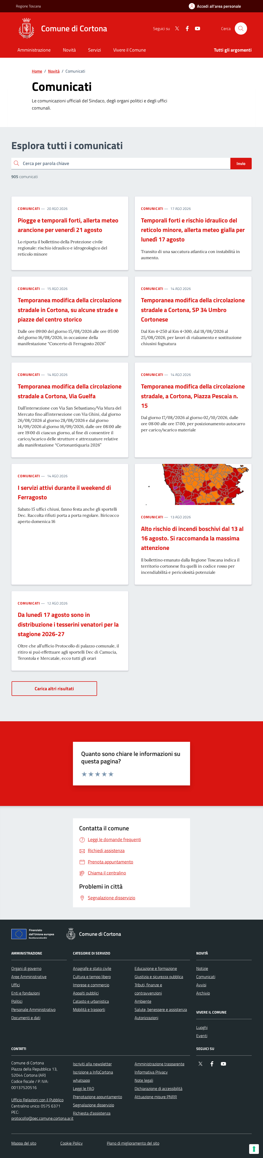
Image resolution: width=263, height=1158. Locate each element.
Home (37, 71)
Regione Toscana (28, 6)
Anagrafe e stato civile (92, 968)
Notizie (202, 968)
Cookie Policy (71, 1143)
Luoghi (202, 1027)
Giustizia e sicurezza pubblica (159, 977)
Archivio (203, 993)
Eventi (201, 1036)
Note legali (144, 1080)
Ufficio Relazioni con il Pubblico (37, 1100)
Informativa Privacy (151, 1072)
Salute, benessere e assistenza (161, 1009)
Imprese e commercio (91, 985)
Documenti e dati (25, 1018)
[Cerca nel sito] (241, 28)
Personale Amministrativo (33, 1009)
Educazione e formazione (156, 968)
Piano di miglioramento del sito (133, 1143)
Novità (54, 71)
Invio (241, 163)
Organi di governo (26, 968)
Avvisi (201, 985)
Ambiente (143, 1001)
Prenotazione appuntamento (97, 1097)
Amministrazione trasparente (159, 1064)
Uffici (15, 985)
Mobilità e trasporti (89, 1009)
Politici (16, 1001)
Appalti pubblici (86, 993)
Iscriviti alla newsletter (92, 1064)
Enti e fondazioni (25, 993)
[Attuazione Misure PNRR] (34, 935)
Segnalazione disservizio (93, 1105)
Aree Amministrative (28, 977)
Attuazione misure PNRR (156, 1097)
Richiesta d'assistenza (91, 1113)
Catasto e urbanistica (91, 1001)
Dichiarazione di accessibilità (158, 1088)
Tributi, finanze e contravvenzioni (148, 989)
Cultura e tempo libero (92, 977)
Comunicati (29, 208)
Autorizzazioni (146, 1018)
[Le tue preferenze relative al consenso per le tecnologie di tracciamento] (254, 1149)
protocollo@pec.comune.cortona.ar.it (42, 1118)
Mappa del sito (23, 1143)
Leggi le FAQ (83, 1088)
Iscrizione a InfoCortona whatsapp (93, 1076)
